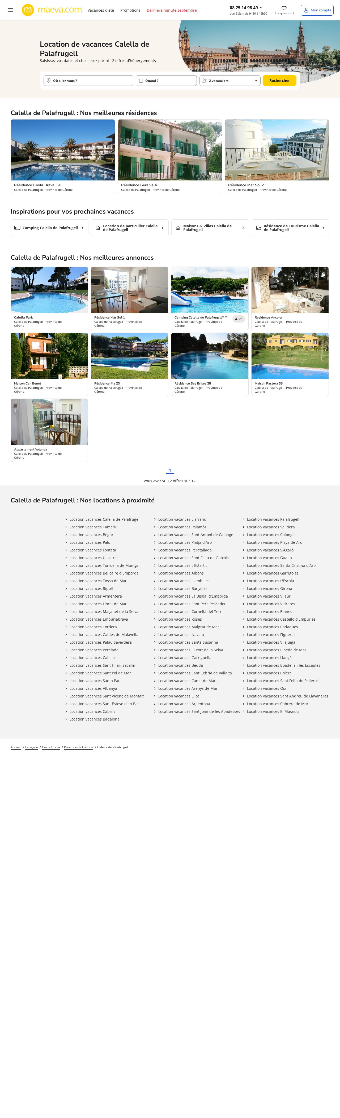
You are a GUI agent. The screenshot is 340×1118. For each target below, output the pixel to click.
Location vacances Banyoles (182, 588)
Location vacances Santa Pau (95, 680)
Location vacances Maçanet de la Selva (104, 611)
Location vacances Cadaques (272, 626)
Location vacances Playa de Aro (274, 542)
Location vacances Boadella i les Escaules (283, 665)
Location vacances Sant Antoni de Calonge (195, 534)
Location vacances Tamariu (94, 526)
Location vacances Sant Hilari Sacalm (102, 665)
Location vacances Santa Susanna (188, 642)
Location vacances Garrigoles (273, 573)
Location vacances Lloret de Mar (98, 603)
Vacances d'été (101, 10)
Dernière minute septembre (172, 10)
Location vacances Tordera (93, 626)
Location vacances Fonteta (93, 550)
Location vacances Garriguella (184, 657)
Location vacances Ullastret (94, 557)
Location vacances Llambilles (184, 580)
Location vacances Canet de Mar (187, 680)
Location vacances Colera (269, 672)
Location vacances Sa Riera (271, 526)
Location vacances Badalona (95, 719)
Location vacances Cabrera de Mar (277, 703)
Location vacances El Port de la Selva (190, 649)
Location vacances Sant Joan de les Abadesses (199, 711)
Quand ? (152, 80)
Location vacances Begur (91, 534)
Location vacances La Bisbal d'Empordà (193, 596)
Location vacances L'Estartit (182, 565)
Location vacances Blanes (269, 611)
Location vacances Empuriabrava (99, 619)
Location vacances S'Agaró (270, 550)
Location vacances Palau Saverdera (101, 642)
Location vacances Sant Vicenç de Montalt (107, 696)
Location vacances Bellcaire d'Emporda (104, 573)
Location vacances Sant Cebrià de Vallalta (195, 672)
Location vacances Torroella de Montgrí (104, 565)
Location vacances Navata (181, 634)
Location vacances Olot (178, 696)
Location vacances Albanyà (93, 688)
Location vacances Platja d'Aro (185, 542)
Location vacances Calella (92, 657)
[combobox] (88, 80)
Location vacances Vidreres (271, 603)
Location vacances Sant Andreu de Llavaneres (287, 696)
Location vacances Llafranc (182, 519)
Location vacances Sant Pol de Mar (100, 672)
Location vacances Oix (266, 688)
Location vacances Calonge (271, 534)
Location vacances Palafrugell (273, 519)
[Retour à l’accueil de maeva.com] (51, 10)
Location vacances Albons (181, 573)
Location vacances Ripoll (91, 588)
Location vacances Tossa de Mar (98, 580)
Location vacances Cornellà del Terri (190, 611)
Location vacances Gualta (269, 557)
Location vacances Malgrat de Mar (188, 626)
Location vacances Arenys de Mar (188, 688)
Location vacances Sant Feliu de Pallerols (283, 680)
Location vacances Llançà (269, 657)
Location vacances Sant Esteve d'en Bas (104, 703)
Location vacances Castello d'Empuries (281, 619)
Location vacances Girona (269, 588)
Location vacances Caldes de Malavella (104, 634)
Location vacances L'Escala (270, 580)
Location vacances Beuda (180, 665)
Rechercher (279, 80)
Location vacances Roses (180, 619)
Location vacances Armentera (96, 596)
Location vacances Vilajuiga (271, 642)
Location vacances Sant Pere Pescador (192, 603)
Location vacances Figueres (271, 634)
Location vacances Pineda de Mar (276, 649)
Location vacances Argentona (184, 703)
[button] (10, 10)
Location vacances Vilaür (269, 596)
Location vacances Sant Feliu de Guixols (193, 557)
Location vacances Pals (90, 542)
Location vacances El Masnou (273, 711)
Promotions (130, 10)
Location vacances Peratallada (185, 550)
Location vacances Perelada (94, 649)
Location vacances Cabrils (92, 711)
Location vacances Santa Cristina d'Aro (281, 565)
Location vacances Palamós (182, 526)
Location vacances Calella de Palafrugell (105, 519)
